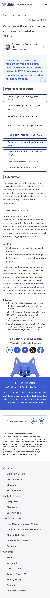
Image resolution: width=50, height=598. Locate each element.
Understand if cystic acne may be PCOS (25, 153)
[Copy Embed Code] (25, 350)
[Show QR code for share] (17, 350)
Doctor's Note (9, 15)
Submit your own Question (22, 167)
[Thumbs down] (41, 421)
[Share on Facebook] (40, 350)
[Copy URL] (9, 350)
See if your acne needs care (22, 116)
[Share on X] (32, 350)
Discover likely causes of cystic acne (24, 107)
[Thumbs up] (34, 421)
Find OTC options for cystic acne (25, 125)
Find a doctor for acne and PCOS (25, 134)
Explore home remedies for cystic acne (25, 144)
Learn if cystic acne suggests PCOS (23, 98)
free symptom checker (30, 287)
